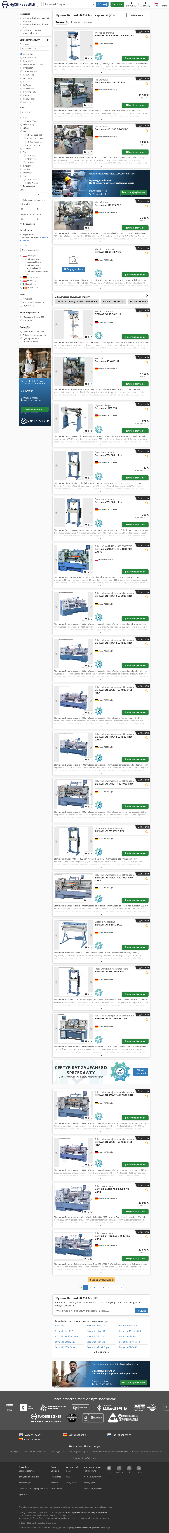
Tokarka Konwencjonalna (143, 301)
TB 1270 (31, 159)
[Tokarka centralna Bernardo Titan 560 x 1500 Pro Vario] (73, 1246)
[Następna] (91, 46)
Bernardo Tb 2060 (128, 1347)
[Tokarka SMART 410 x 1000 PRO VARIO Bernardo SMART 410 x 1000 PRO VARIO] (73, 559)
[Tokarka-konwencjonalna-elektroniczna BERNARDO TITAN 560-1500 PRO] (73, 653)
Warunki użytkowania (91, 1527)
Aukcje (27, 320)
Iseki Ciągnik (55, 1451)
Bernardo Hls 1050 (96, 1336)
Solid (26, 169)
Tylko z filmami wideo (34, 335)
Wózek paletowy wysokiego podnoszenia (110, 1451)
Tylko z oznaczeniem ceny (34, 200)
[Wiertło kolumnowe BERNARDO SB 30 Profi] (73, 324)
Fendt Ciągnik (14, 1451)
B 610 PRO (32, 121)
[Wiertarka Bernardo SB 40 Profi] (73, 371)
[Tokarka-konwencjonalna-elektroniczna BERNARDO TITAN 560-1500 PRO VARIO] (73, 747)
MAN (28, 68)
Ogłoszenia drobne (33, 317)
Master (27, 172)
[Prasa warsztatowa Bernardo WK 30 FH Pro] (73, 465)
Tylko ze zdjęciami (33, 331)
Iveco (27, 78)
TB (26, 152)
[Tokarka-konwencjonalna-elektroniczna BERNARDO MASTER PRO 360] (73, 1028)
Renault (29, 99)
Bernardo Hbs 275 (96, 1325)
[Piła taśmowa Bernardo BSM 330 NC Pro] (73, 92)
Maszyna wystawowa (33, 302)
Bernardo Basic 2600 (65, 1341)
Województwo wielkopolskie (34, 266)
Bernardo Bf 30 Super (65, 1347)
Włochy (31, 284)
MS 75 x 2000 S (34, 135)
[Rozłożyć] (101, 72)
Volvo (27, 81)
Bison (27, 102)
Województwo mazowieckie (34, 260)
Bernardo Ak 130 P (64, 1331)
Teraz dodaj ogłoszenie (133, 192)
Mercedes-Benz (33, 64)
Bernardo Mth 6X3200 (130, 1331)
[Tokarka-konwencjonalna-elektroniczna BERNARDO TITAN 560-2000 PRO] (73, 606)
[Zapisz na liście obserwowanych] (147, 36)
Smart (27, 166)
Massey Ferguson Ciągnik (77, 1451)
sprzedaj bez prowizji (35, 409)
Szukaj (103, 4)
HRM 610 (28, 124)
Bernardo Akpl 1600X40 (66, 1336)
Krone (28, 95)
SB (25, 176)
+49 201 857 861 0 (77, 1435)
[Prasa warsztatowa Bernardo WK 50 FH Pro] (73, 512)
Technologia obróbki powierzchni (32, 31)
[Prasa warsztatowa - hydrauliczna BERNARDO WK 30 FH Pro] (73, 841)
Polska (31, 255)
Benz (28, 61)
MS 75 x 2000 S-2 (35, 145)
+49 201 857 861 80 (121, 1435)
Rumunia (32, 287)
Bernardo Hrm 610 (96, 1341)
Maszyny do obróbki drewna (35, 25)
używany (28, 305)
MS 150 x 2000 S (35, 138)
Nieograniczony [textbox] (30, 250)
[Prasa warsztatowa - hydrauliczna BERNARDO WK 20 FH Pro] (73, 981)
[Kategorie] (39, 4)
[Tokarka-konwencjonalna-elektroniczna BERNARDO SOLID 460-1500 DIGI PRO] (73, 1152)
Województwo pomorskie (37, 272)
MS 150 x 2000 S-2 (36, 142)
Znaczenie (138, 15)
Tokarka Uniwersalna (114, 301)
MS (26, 131)
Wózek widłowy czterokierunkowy (146, 1451)
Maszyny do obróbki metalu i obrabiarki (36, 19)
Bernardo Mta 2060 (128, 1325)
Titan (27, 148)
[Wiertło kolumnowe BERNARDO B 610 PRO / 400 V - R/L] (73, 46)
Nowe (27, 299)
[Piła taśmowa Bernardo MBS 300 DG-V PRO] (73, 139)
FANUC (28, 74)
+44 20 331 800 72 (33, 1435)
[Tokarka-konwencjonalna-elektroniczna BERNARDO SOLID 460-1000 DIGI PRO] (73, 700)
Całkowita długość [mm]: (30, 214)
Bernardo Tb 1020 (128, 1336)
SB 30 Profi (32, 183)
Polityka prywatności (73, 1527)
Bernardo (29, 54)
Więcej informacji (140, 1072)
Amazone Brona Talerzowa (84, 1458)
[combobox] (34, 250)
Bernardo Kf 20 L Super (98, 1347)
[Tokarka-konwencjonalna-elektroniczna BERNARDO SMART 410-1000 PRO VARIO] (73, 888)
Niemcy (32, 277)
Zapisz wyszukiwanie (102, 1279)
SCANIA (28, 88)
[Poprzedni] (56, 46)
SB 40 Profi (32, 179)
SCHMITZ (29, 92)
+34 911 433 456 (32, 1439)
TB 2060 (31, 162)
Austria (31, 280)
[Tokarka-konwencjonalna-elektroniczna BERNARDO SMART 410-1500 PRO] (73, 1105)
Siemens (30, 71)
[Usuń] (93, 4)
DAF (27, 85)
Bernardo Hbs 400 (96, 1331)
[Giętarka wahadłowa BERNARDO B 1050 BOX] (73, 935)
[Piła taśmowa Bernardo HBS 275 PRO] (73, 215)
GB (26, 128)
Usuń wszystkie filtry (82, 22)
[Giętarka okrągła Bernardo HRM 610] (73, 418)
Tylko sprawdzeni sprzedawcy (31, 340)
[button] (164, 4)
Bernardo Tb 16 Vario (129, 1341)
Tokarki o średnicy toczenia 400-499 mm (76, 301)
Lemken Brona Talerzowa (35, 1451)
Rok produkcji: (26, 204)
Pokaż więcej (102, 1351)
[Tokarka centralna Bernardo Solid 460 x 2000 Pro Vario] (73, 1199)
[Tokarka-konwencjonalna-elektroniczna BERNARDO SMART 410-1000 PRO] (73, 794)
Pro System (29, 57)
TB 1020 (31, 155)
